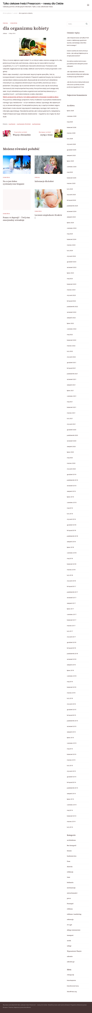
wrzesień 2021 (71, 379)
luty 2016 (70, 698)
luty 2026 (70, 138)
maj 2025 (70, 172)
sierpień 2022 (71, 317)
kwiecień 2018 (71, 564)
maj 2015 (70, 749)
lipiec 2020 (70, 452)
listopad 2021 (71, 368)
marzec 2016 (71, 693)
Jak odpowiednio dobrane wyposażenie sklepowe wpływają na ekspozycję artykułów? (78, 74)
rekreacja (70, 919)
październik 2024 (72, 206)
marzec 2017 (71, 625)
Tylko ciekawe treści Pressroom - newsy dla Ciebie (32, 1005)
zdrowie (13, 23)
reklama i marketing (74, 914)
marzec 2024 (71, 245)
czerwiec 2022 (71, 329)
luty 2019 (70, 513)
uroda (5, 23)
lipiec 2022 (70, 323)
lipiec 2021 (70, 390)
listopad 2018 (71, 530)
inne (68, 877)
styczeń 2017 (71, 637)
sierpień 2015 (71, 732)
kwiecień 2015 (71, 754)
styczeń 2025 (71, 194)
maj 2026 (70, 122)
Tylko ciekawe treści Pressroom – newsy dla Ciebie (33, 3)
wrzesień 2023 (71, 267)
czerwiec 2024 (71, 228)
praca (69, 898)
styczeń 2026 (71, 144)
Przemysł (70, 904)
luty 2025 (70, 189)
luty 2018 (70, 575)
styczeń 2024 (71, 256)
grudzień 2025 (71, 150)
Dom (68, 861)
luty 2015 (70, 765)
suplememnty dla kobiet (24, 124)
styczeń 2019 (71, 519)
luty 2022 (70, 351)
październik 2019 (72, 480)
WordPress (27, 1007)
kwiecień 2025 (71, 178)
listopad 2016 (71, 648)
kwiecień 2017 (71, 620)
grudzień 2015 (71, 709)
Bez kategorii (71, 845)
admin (5, 33)
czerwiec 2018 (71, 553)
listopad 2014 (71, 782)
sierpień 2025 (71, 155)
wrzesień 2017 (71, 597)
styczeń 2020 (71, 469)
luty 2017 (70, 631)
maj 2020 (70, 457)
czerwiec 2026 (71, 116)
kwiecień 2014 (71, 816)
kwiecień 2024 (71, 239)
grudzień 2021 (71, 362)
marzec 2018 (71, 569)
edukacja (70, 872)
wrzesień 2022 (71, 312)
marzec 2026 (71, 133)
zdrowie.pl (70, 962)
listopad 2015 (71, 715)
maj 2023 (70, 278)
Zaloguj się (70, 974)
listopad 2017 (71, 586)
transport (70, 935)
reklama (70, 909)
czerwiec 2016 (71, 676)
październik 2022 (72, 306)
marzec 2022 (71, 346)
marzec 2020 (71, 463)
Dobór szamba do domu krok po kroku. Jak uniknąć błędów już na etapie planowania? (77, 53)
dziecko (70, 867)
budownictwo (71, 856)
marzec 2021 (71, 413)
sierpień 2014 (71, 793)
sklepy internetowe (73, 930)
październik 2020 (72, 435)
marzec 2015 (71, 760)
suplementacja (36, 124)
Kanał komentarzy (73, 986)
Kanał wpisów (71, 980)
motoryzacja (71, 888)
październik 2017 (72, 592)
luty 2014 (70, 827)
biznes (69, 851)
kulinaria (70, 882)
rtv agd (69, 925)
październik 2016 (72, 653)
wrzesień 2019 (71, 485)
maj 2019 (70, 508)
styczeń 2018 (71, 581)
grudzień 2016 (71, 642)
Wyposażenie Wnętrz (74, 951)
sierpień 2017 (71, 603)
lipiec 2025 (70, 161)
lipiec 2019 (70, 497)
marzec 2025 (71, 183)
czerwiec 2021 (71, 396)
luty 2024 (70, 250)
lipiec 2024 (70, 222)
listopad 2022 (71, 301)
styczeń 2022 (71, 357)
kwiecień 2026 (71, 127)
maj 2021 (70, 401)
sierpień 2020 (71, 446)
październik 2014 (72, 788)
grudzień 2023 (71, 261)
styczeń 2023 (71, 295)
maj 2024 (70, 234)
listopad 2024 (71, 200)
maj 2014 (70, 810)
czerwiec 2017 (71, 614)
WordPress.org (72, 991)
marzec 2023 (71, 290)
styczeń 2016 (71, 704)
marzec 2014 (71, 821)
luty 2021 (70, 418)
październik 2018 (72, 536)
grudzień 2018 (71, 525)
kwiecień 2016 (71, 687)
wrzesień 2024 (71, 211)
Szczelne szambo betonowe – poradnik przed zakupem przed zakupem (77, 63)
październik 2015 (72, 720)
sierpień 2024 (71, 217)
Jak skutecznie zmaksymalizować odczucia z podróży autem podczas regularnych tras (78, 84)
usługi (69, 946)
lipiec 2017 (70, 609)
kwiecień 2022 (71, 340)
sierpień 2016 (71, 665)
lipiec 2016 (70, 670)
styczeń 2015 (71, 771)
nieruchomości (72, 893)
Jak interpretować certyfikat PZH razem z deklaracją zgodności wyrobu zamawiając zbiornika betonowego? (78, 41)
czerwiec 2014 (71, 804)
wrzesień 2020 (71, 441)
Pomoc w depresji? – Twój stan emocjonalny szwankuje (16, 218)
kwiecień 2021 (71, 407)
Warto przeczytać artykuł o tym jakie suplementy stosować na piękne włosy (30, 97)
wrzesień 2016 (71, 659)
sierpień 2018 (71, 541)
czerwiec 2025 (71, 166)
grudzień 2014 (71, 776)
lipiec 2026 (70, 110)
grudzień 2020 (71, 429)
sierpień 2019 (71, 491)
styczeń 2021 (71, 424)
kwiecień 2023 (71, 284)
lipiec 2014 (70, 799)
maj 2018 (70, 558)
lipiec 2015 (70, 737)
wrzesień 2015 (71, 726)
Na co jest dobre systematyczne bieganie (13, 182)
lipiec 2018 (70, 547)
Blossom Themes (8, 1007)
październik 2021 (72, 373)
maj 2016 (70, 681)
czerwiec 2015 (71, 743)
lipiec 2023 (70, 273)
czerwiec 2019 (71, 502)
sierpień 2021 (71, 385)
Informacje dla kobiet (44, 181)
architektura (71, 840)
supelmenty (12, 124)
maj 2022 (70, 334)
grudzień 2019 (71, 474)
